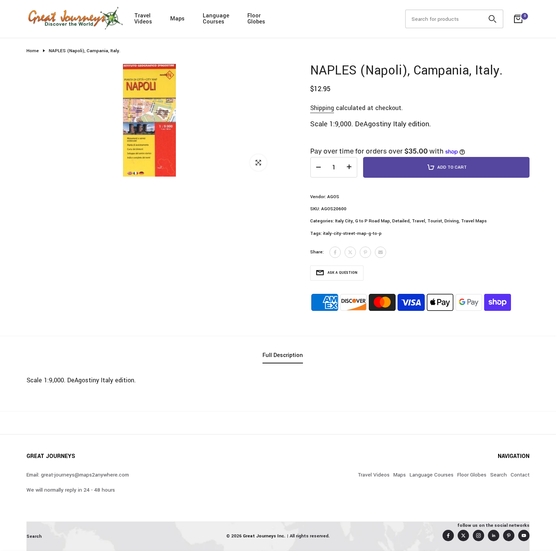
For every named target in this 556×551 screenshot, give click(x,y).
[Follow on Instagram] (478, 535)
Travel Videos (374, 474)
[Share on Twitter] (350, 252)
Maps (177, 19)
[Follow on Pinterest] (508, 535)
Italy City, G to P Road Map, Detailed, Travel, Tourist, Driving (397, 221)
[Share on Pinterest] (365, 252)
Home (32, 51)
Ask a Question (342, 272)
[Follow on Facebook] (448, 535)
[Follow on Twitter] (463, 535)
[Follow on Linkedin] (493, 535)
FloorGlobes (256, 19)
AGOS (333, 197)
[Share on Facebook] (335, 252)
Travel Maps (474, 221)
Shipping (322, 108)
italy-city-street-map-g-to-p (352, 233)
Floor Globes (471, 474)
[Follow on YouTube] (524, 535)
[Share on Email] (380, 252)
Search (498, 474)
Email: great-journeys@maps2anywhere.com (77, 474)
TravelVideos (143, 19)
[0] (518, 19)
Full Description (282, 355)
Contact (520, 474)
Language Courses (431, 474)
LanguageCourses (216, 19)
